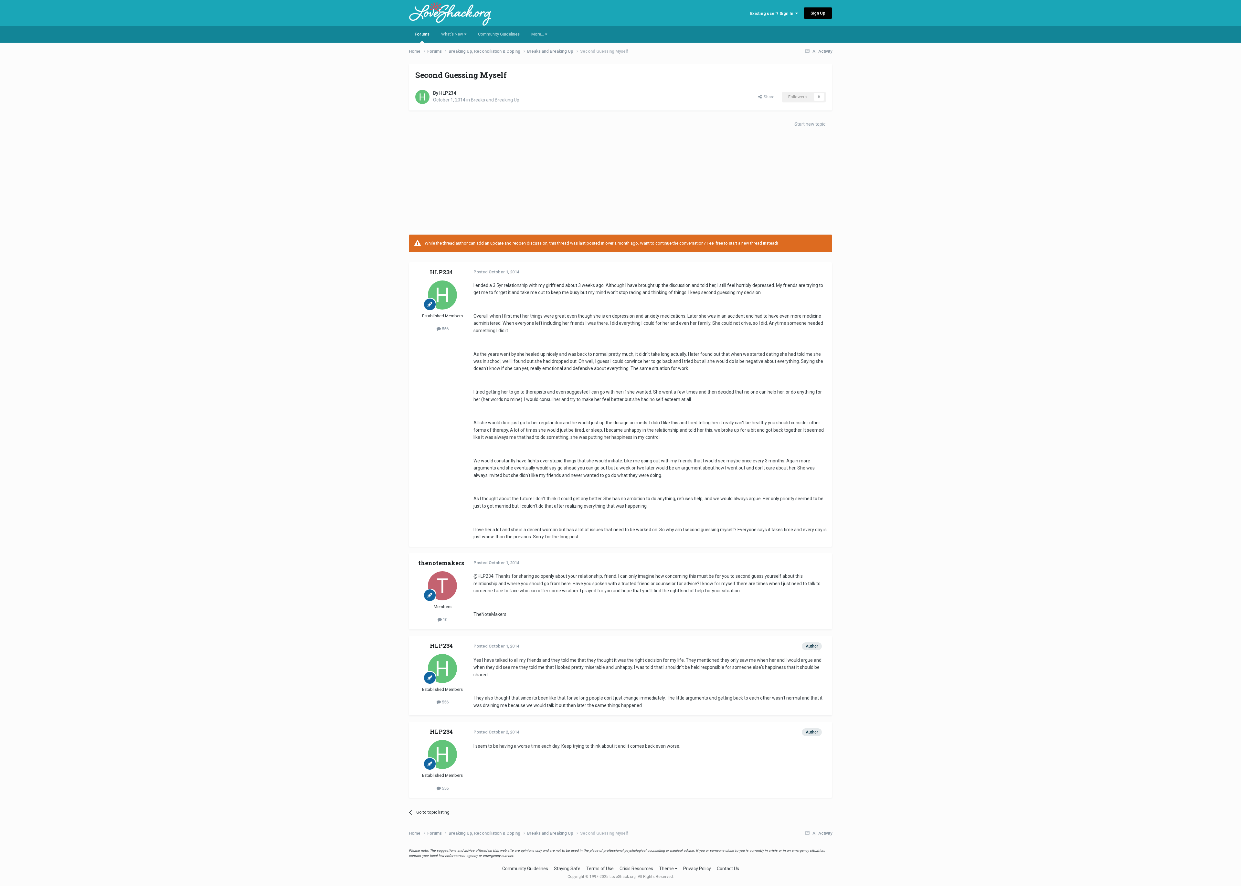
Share (768, 96)
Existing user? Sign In (772, 13)
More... (538, 34)
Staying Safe (567, 868)
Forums (422, 34)
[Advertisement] (620, 183)
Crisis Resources (636, 868)
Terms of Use (600, 868)
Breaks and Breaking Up (495, 99)
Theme (667, 868)
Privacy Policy (697, 868)
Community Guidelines (499, 34)
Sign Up (818, 13)
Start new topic (809, 124)
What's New (452, 34)
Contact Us (728, 868)
